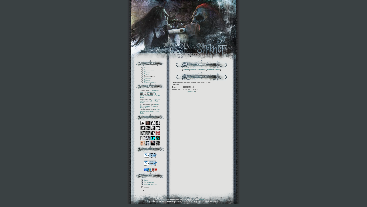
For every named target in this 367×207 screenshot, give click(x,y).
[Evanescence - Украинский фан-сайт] (142, 138)
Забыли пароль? (151, 184)
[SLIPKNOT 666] (158, 133)
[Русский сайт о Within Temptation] (158, 123)
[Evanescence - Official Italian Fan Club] (153, 133)
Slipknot (147, 72)
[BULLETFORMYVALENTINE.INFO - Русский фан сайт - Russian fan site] (148, 123)
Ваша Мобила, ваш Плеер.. (149, 105)
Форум (146, 74)
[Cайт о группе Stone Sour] (158, 128)
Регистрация (149, 182)
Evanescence (149, 70)
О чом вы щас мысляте (150, 110)
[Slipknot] (148, 138)
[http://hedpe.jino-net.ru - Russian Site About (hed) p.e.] (148, 133)
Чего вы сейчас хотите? (150, 100)
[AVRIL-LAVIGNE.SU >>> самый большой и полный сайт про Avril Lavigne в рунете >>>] (142, 143)
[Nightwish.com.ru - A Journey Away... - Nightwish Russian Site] (153, 128)
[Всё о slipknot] (158, 143)
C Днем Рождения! (148, 95)
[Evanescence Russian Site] (148, 143)
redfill (201, 200)
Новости (147, 78)
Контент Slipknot (213, 70)
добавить (191, 91)
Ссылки (147, 80)
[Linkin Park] (153, 138)
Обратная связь (150, 82)
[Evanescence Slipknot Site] (153, 143)
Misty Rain (151, 92)
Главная (147, 68)
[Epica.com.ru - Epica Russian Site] (148, 128)
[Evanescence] (158, 138)
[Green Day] (142, 133)
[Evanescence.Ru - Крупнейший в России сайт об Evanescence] (142, 123)
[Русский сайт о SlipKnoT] (153, 123)
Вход (146, 180)
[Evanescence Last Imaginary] (142, 128)
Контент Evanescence (198, 70)
